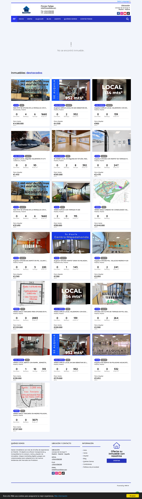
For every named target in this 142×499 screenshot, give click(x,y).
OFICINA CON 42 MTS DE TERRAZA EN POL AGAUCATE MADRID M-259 (111, 312)
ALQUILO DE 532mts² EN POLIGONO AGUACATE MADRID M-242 (111, 362)
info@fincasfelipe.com (48, 8)
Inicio (21, 19)
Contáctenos (86, 19)
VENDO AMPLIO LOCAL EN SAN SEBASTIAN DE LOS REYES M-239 (71, 362)
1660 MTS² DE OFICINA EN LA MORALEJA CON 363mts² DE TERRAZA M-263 (30, 108)
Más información (60, 496)
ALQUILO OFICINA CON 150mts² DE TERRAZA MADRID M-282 (111, 159)
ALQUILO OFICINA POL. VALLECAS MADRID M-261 (111, 261)
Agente (57, 19)
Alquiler (39, 19)
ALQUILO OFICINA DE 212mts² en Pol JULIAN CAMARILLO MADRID (30, 261)
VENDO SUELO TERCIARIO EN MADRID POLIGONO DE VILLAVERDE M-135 (30, 413)
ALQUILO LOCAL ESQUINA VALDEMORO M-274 (29, 159)
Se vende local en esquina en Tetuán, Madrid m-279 (71, 159)
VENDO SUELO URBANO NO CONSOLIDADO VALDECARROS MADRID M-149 (111, 210)
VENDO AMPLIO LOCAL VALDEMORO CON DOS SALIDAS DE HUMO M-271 (71, 312)
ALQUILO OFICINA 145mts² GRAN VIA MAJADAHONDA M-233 (71, 261)
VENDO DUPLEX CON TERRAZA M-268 (67, 210)
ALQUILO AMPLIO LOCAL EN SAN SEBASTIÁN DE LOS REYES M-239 (71, 108)
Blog (49, 19)
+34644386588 (49, 11)
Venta (29, 19)
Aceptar (133, 495)
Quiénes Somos (70, 19)
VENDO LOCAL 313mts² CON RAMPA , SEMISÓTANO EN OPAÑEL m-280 (30, 362)
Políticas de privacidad (91, 467)
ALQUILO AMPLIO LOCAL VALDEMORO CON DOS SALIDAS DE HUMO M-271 (111, 108)
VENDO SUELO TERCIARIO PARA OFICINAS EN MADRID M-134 (30, 312)
